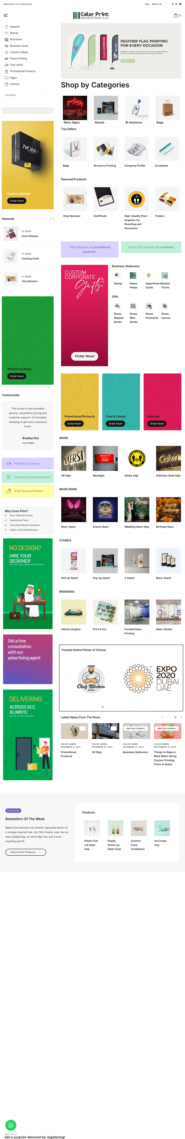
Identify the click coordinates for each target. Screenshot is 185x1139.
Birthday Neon (165, 526)
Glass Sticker (164, 629)
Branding (97, 752)
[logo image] (91, 15)
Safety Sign (131, 475)
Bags (66, 165)
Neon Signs (68, 526)
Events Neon (101, 526)
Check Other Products (23, 852)
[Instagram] (176, 4)
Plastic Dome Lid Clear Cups (114, 844)
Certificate (100, 215)
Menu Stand (163, 577)
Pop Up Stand (101, 577)
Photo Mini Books (134, 317)
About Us (156, 4)
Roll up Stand (69, 577)
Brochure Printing (105, 165)
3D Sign (66, 475)
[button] (50, 219)
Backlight (98, 475)
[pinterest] (180, 4)
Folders (160, 215)
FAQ (147, 4)
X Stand (129, 577)
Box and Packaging (73, 752)
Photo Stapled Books (118, 317)
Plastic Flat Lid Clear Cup (91, 844)
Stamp (118, 283)
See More (10, 94)
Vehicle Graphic (71, 629)
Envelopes (161, 165)
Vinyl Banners (71, 215)
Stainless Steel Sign (168, 475)
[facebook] (173, 4)
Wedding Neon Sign (136, 526)
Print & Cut (99, 629)
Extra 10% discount (151, 247)
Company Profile (134, 165)
